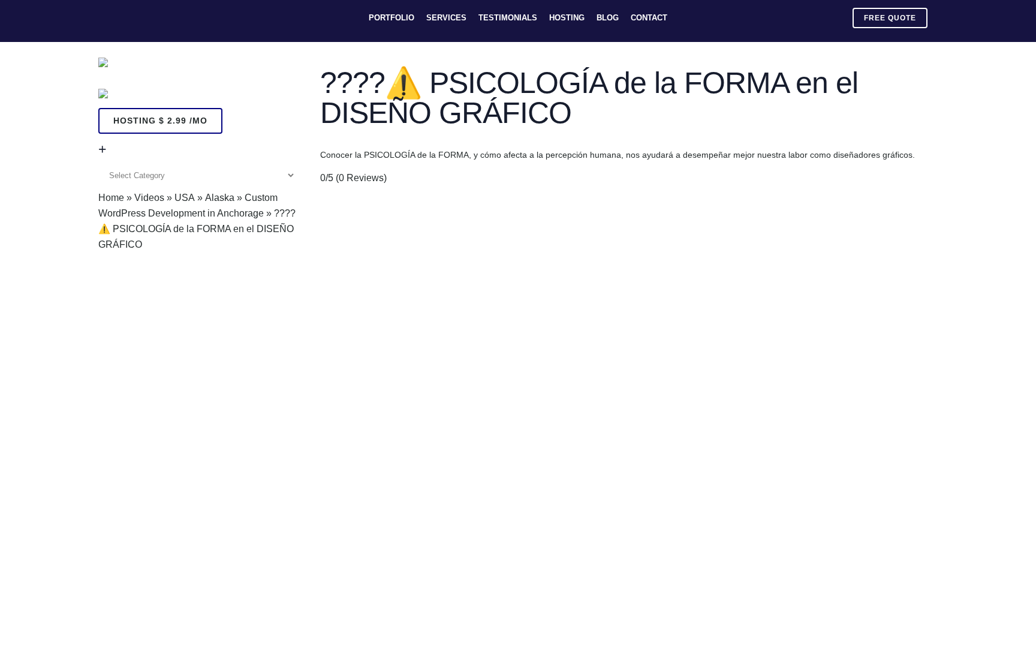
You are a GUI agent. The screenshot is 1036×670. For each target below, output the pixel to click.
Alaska (219, 198)
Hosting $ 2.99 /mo (160, 120)
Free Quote (890, 18)
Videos (149, 198)
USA (184, 198)
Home (111, 198)
